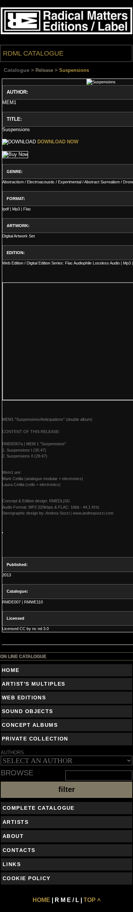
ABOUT (13, 836)
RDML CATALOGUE (33, 53)
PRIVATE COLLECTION (35, 739)
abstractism (13, 182)
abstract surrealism (102, 182)
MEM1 (9, 102)
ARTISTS (15, 822)
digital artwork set (18, 236)
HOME (11, 670)
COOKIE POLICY (27, 878)
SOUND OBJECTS (27, 711)
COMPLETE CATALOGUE (39, 808)
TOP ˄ (91, 900)
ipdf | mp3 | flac (16, 209)
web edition (12, 263)
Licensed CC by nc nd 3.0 (25, 628)
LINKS (12, 864)
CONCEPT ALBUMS (30, 725)
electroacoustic (41, 182)
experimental (69, 182)
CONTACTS (19, 850)
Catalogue (17, 70)
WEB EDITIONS (24, 697)
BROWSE (17, 773)
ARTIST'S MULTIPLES (33, 684)
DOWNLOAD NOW (57, 141)
